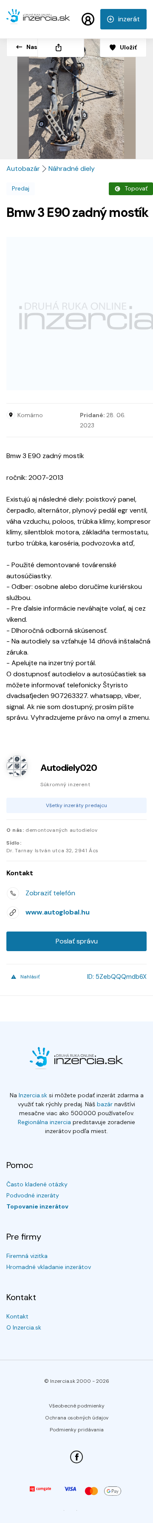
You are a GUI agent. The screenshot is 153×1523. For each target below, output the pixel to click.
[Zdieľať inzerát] (60, 47)
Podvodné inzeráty (32, 1195)
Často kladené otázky (37, 1184)
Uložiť (128, 47)
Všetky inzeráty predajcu (76, 805)
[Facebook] (76, 1457)
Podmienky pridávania (77, 1429)
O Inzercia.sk (23, 1327)
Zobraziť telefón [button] (50, 892)
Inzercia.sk (33, 1095)
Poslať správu (77, 941)
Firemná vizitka (27, 1256)
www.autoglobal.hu (58, 912)
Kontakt (17, 1316)
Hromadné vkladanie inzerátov (48, 1267)
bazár (105, 1104)
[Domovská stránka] (38, 20)
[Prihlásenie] (88, 19)
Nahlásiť (30, 976)
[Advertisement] (76, 313)
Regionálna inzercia (44, 1122)
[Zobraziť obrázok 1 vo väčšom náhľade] (76, 95)
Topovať (136, 188)
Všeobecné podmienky (77, 1405)
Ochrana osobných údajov (76, 1417)
